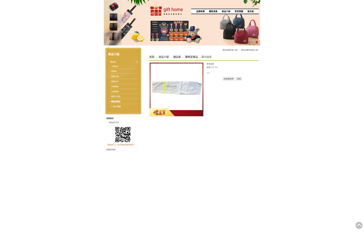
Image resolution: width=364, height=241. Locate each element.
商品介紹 (164, 57)
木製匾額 (115, 86)
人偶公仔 (115, 66)
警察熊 (114, 71)
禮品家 (113, 62)
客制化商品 (115, 96)
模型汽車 (115, 76)
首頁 (151, 57)
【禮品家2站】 (114, 122)
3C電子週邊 (116, 106)
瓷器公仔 (115, 81)
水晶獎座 (115, 91)
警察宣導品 (115, 101)
